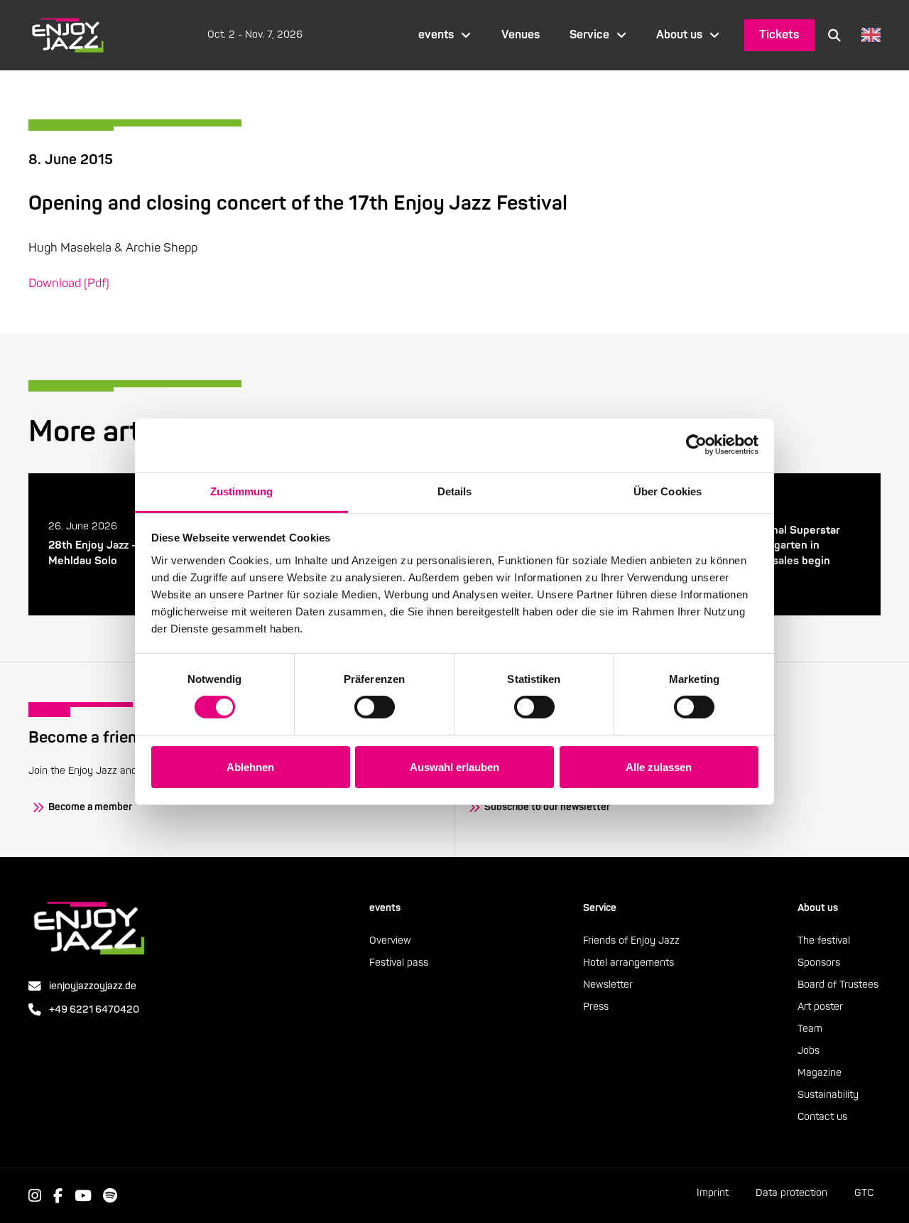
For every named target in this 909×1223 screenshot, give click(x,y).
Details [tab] (454, 491)
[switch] (374, 707)
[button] (834, 35)
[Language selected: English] (867, 35)
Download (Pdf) (68, 283)
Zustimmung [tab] (241, 491)
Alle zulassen (659, 767)
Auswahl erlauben (454, 767)
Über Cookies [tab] (667, 491)
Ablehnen (250, 767)
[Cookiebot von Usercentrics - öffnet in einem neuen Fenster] (696, 445)
